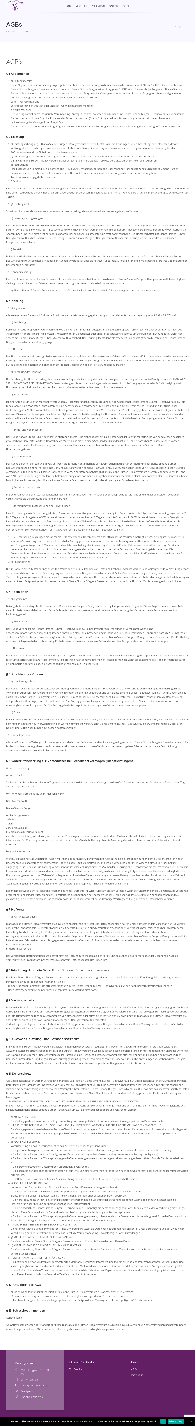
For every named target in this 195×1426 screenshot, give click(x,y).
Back (181, 26)
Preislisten (98, 6)
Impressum (137, 1375)
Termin (126, 6)
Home (68, 6)
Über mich (81, 6)
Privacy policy (176, 1421)
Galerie (113, 6)
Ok (163, 1421)
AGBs (134, 1369)
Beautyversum (13, 31)
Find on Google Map (32, 1397)
